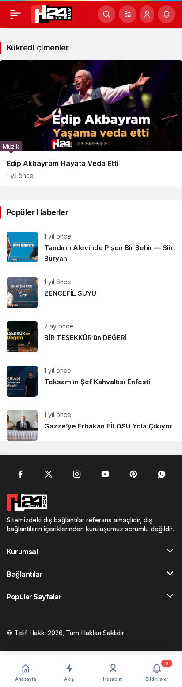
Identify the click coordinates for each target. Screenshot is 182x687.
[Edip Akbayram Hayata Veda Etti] (91, 123)
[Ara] (106, 14)
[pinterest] (133, 474)
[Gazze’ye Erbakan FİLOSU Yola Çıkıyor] (91, 422)
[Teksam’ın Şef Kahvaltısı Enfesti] (91, 381)
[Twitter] (48, 474)
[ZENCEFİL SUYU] (91, 292)
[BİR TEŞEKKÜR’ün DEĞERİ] (91, 337)
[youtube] (105, 474)
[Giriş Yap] (147, 14)
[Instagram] (76, 474)
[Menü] (15, 14)
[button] (127, 14)
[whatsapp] (161, 474)
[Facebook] (20, 474)
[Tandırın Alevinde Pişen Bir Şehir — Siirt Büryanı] (91, 247)
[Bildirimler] (166, 14)
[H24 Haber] (51, 13)
